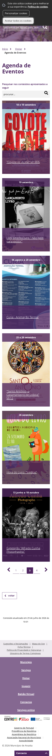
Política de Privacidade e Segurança (24, 650)
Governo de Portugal (24, 728)
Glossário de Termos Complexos (25, 653)
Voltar (11, 595)
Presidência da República (24, 731)
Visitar (18, 49)
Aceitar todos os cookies (18, 20)
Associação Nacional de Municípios (24, 737)
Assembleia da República (24, 734)
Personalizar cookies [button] (16, 13)
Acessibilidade (26, 740)
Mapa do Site (38, 643)
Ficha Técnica (24, 647)
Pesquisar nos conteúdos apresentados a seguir (25, 86)
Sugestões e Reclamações (15, 643)
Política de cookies (38, 6)
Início (5, 49)
